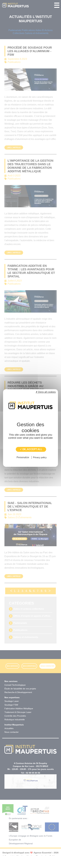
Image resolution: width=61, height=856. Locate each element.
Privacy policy (40, 457)
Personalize (23, 457)
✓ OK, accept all (31, 449)
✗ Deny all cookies (46, 392)
